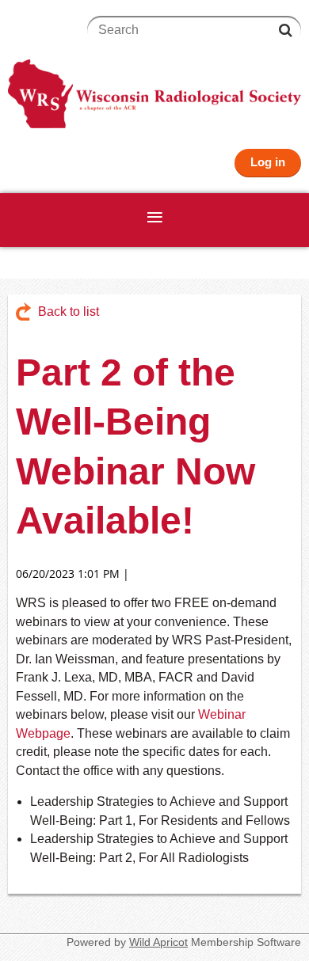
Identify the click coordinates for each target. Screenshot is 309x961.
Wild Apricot (158, 942)
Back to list (68, 311)
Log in (267, 162)
